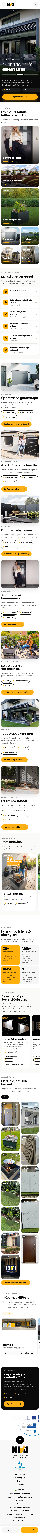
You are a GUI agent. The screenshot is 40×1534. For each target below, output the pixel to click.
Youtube (20, 1485)
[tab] (5, 74)
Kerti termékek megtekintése (16, 692)
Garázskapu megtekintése (15, 424)
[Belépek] (36, 4)
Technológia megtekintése (14, 1065)
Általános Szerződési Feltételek (20, 1497)
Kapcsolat (20, 1500)
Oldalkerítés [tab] (25, 1097)
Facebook (21, 1474)
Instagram (20, 1478)
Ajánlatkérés (19, 97)
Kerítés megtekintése (13, 489)
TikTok (20, 1481)
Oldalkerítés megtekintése (15, 554)
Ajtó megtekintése (12, 624)
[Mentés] (17, 1104)
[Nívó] (10, 4)
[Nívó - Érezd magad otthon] (20, 1450)
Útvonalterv (12, 1353)
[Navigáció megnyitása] (4, 4)
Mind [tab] (5, 1097)
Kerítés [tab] (13, 1097)
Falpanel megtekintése (14, 827)
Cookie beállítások (20, 1521)
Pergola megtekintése (13, 759)
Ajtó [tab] (36, 1097)
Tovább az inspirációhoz (14, 1282)
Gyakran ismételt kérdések (20, 1507)
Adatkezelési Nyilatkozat (20, 1494)
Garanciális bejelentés (20, 1511)
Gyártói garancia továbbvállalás (20, 1514)
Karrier (20, 1504)
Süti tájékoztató (20, 1518)
